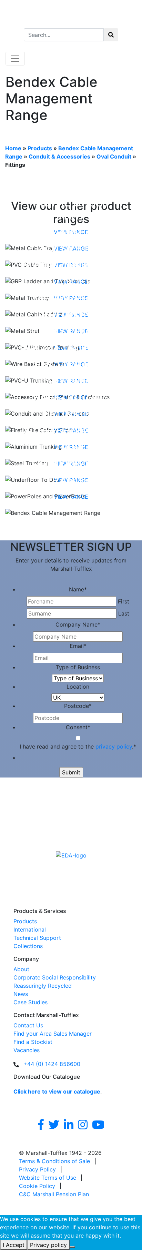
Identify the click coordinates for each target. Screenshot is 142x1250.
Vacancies (26, 1050)
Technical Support (37, 937)
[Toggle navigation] (15, 58)
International (29, 929)
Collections (28, 946)
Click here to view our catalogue (56, 1091)
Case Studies (30, 1002)
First (123, 601)
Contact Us (28, 1025)
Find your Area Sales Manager (52, 1033)
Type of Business (78, 667)
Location (78, 686)
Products (40, 148)
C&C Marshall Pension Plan (54, 1194)
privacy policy (113, 746)
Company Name (77, 624)
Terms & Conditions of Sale (54, 1161)
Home (13, 148)
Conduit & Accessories (59, 156)
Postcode (78, 705)
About (21, 969)
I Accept (13, 1244)
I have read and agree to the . (78, 746)
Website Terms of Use (47, 1177)
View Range (71, 496)
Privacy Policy (37, 1169)
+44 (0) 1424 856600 (51, 1063)
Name (78, 589)
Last (123, 613)
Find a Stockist (32, 1041)
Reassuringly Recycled (42, 985)
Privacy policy (48, 1244)
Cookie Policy (37, 1185)
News (20, 993)
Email (78, 645)
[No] (72, 1247)
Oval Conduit (114, 156)
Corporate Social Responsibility (54, 977)
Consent (78, 727)
